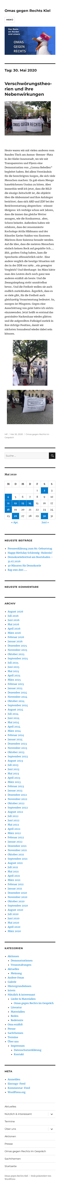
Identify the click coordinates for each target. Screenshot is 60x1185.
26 (15, 515)
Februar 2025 (16, 683)
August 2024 (15, 709)
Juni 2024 (13, 718)
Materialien (18, 1011)
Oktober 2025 (16, 654)
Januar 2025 (15, 688)
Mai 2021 (13, 871)
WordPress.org (17, 1092)
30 (44, 515)
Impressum (18, 1045)
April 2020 (14, 926)
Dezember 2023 (17, 743)
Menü (9, 19)
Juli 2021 (13, 867)
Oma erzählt (15, 1024)
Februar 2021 (16, 884)
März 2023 (14, 782)
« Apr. (14, 522)
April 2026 (14, 628)
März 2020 (14, 931)
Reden (14, 1015)
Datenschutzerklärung (27, 1050)
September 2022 (18, 807)
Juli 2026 (13, 615)
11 (8, 503)
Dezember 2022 (17, 794)
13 (23, 503)
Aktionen (13, 956)
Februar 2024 (16, 735)
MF (6, 434)
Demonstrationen (22, 960)
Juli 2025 (13, 662)
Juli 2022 (13, 816)
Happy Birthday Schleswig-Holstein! (30, 552)
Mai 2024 (13, 722)
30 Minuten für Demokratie (24, 565)
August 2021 (15, 862)
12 (15, 503)
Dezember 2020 (17, 892)
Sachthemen (15, 1032)
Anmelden (14, 1079)
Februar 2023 (16, 786)
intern (11, 990)
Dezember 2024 (17, 692)
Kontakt (19, 1054)
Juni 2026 (14, 620)
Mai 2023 (13, 773)
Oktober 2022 (16, 803)
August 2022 (15, 811)
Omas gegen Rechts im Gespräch (34, 1003)
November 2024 (17, 696)
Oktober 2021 (16, 854)
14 (30, 503)
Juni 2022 (13, 820)
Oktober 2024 (16, 701)
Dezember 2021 (17, 845)
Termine (13, 1037)
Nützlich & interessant (21, 994)
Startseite (11, 1166)
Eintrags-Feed (16, 1083)
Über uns (13, 1041)
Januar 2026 (15, 641)
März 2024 (14, 730)
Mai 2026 (13, 624)
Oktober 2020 (16, 901)
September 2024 (18, 705)
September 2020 (18, 905)
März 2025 (14, 679)
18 (8, 509)
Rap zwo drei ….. (17, 569)
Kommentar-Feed (19, 1087)
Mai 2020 (13, 922)
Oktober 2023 (16, 752)
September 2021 (17, 858)
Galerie (12, 981)
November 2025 (17, 649)
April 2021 (14, 875)
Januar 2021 (15, 888)
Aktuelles (13, 969)
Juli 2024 (13, 713)
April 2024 (14, 726)
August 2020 (15, 909)
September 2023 (18, 756)
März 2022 (14, 833)
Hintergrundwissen (19, 986)
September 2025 (18, 658)
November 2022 (17, 799)
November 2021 (17, 850)
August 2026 (15, 611)
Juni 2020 (13, 918)
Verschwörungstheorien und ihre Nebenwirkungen (28, 89)
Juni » (45, 522)
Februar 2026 (16, 637)
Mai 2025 (13, 671)
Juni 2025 (13, 666)
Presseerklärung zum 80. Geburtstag (30, 548)
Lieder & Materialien (23, 998)
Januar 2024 (15, 739)
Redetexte (17, 1020)
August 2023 (15, 760)
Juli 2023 (13, 764)
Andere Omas (16, 977)
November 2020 (17, 897)
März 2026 (14, 632)
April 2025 (14, 675)
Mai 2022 (13, 824)
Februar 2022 (16, 837)
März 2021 (14, 880)
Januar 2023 (15, 790)
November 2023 (17, 747)
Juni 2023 (13, 769)
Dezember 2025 (17, 645)
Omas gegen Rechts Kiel (27, 11)
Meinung (16, 973)
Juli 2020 (13, 914)
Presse (12, 1028)
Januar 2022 (15, 841)
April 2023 (14, 777)
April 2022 (14, 828)
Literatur (16, 1007)
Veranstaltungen (21, 964)
